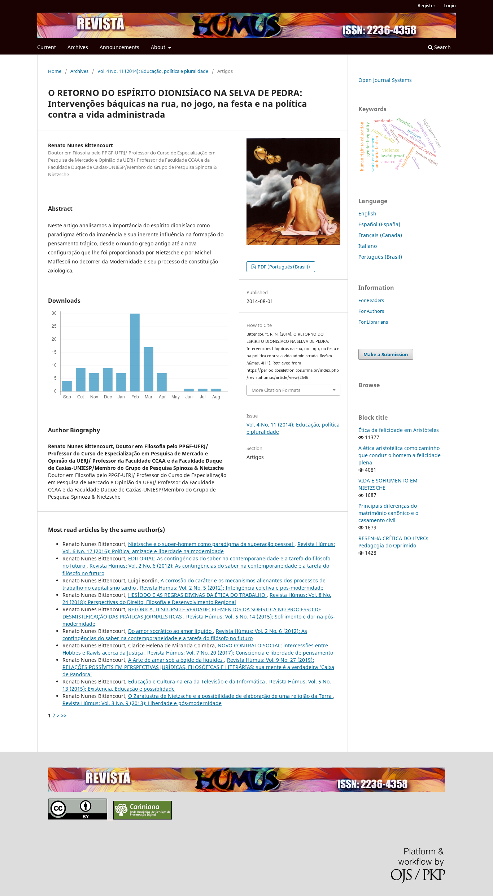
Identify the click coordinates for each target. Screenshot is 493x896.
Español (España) (379, 224)
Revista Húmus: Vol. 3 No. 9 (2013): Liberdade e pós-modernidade (142, 703)
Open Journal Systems (385, 80)
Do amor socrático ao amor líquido (170, 631)
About (159, 47)
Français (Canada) (380, 235)
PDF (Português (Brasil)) (283, 266)
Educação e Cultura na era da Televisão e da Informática (197, 681)
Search (442, 47)
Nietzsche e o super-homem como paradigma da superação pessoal (211, 544)
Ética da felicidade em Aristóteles (398, 430)
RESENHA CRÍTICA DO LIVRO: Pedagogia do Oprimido (393, 542)
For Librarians (373, 322)
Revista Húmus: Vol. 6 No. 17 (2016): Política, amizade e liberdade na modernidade (198, 548)
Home (54, 71)
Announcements (119, 47)
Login (450, 5)
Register (426, 5)
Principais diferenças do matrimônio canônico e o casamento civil (388, 513)
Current (46, 47)
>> (64, 715)
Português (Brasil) (380, 256)
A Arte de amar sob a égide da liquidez (176, 659)
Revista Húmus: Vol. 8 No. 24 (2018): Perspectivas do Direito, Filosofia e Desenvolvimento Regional (196, 598)
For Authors (371, 311)
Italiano (367, 245)
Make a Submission (385, 354)
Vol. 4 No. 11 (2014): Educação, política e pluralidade (152, 71)
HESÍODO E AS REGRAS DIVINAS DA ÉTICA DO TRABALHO (197, 594)
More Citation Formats (276, 390)
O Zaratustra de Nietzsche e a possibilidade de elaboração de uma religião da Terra (230, 695)
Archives (77, 47)
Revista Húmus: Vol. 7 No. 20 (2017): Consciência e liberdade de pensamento (240, 652)
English (367, 213)
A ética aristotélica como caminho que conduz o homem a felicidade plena (399, 455)
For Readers (371, 300)
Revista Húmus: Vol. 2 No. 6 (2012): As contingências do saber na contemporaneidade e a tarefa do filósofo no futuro (184, 635)
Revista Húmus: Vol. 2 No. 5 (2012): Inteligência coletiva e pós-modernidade (231, 587)
